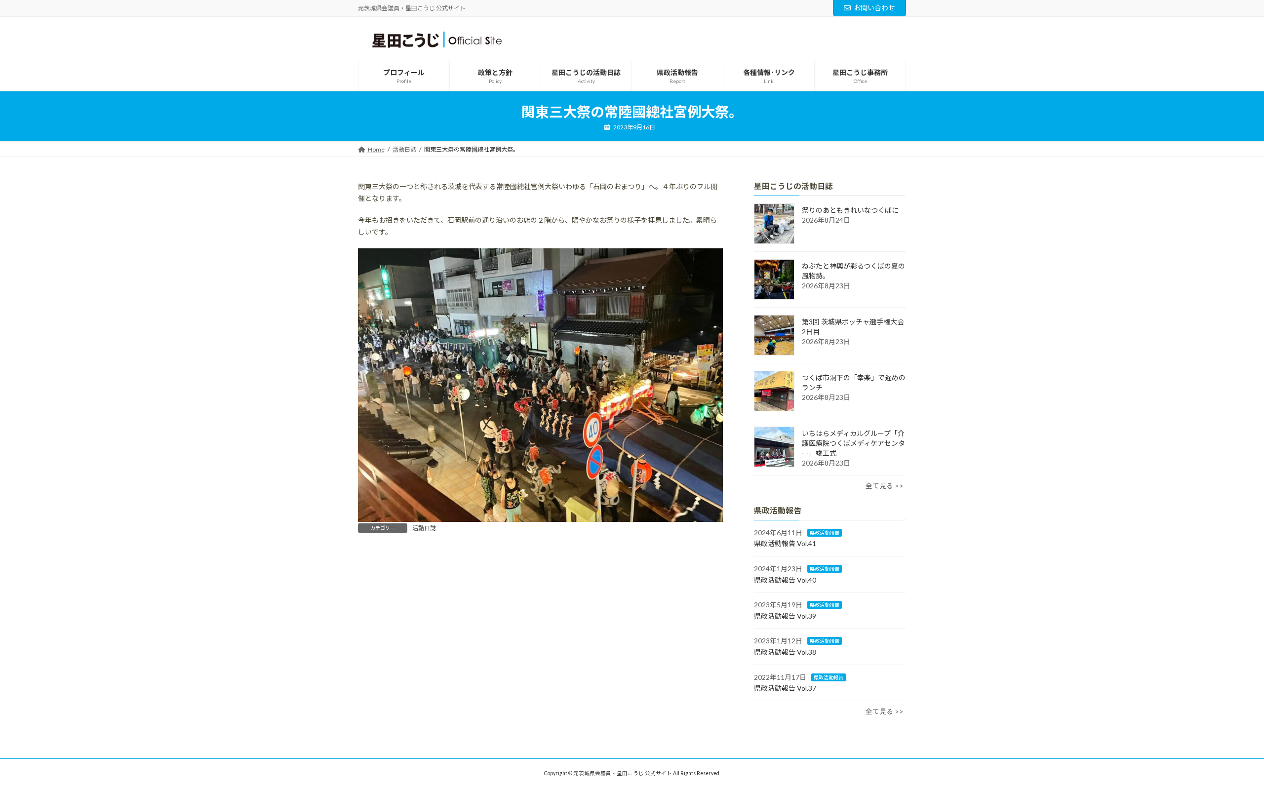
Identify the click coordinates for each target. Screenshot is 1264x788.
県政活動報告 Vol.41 (785, 543)
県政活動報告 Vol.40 (785, 579)
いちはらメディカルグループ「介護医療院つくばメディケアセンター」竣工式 (853, 443)
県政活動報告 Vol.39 (785, 616)
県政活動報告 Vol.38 (785, 652)
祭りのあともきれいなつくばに (850, 210)
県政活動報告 (824, 533)
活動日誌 (424, 528)
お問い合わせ (874, 7)
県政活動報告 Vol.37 (785, 688)
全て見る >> (885, 485)
